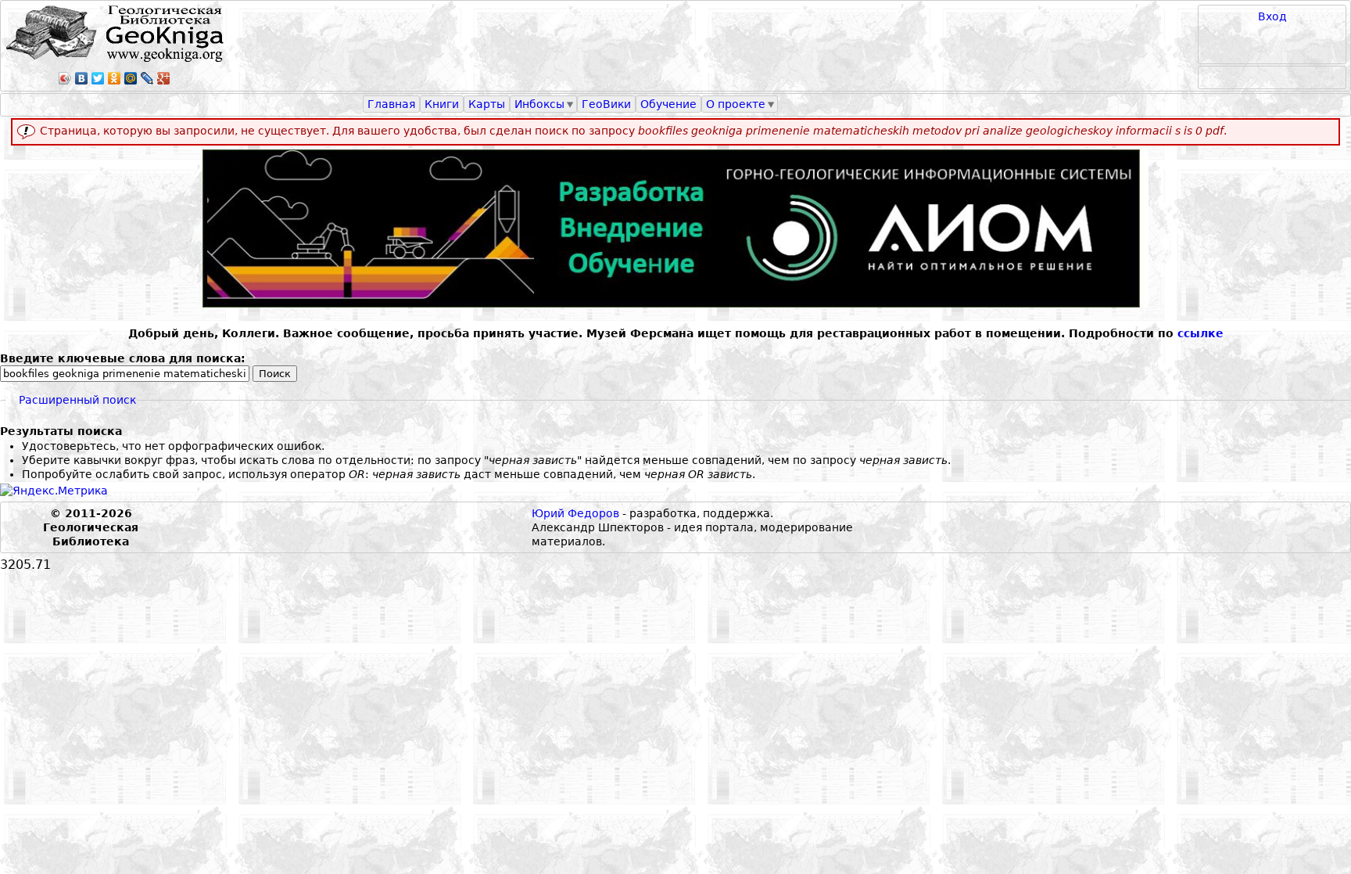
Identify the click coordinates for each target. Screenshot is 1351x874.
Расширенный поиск (77, 400)
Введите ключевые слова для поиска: (122, 358)
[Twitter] (98, 78)
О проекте (735, 104)
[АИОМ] (675, 228)
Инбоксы (539, 104)
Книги (442, 104)
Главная (391, 104)
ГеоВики (606, 104)
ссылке (1200, 333)
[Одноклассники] (114, 78)
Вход (1272, 16)
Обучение (668, 104)
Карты (486, 104)
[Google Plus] (164, 78)
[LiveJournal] (147, 78)
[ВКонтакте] (81, 78)
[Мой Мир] (131, 78)
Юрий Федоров (575, 513)
